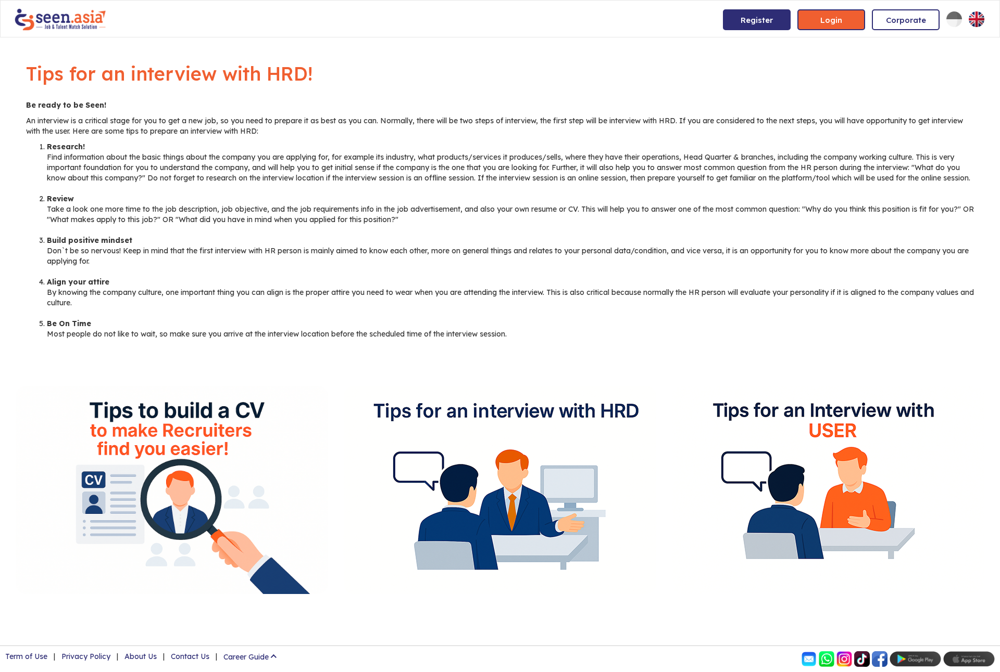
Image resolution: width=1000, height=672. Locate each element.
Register (757, 20)
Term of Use (26, 656)
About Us (140, 656)
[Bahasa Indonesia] (954, 19)
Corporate (906, 20)
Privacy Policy (85, 656)
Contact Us (190, 656)
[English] (976, 19)
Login (831, 20)
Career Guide (246, 657)
